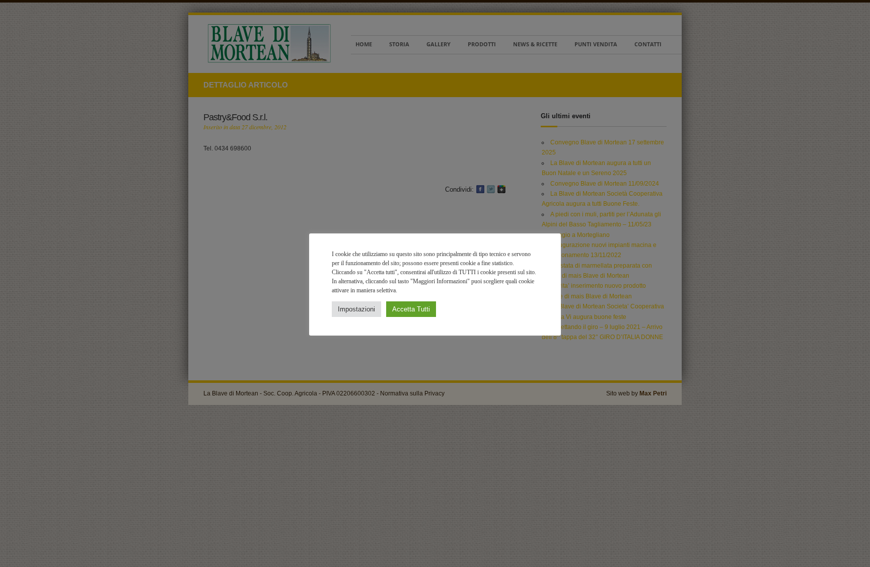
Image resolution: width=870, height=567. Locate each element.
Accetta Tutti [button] (411, 309)
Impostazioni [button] (356, 309)
